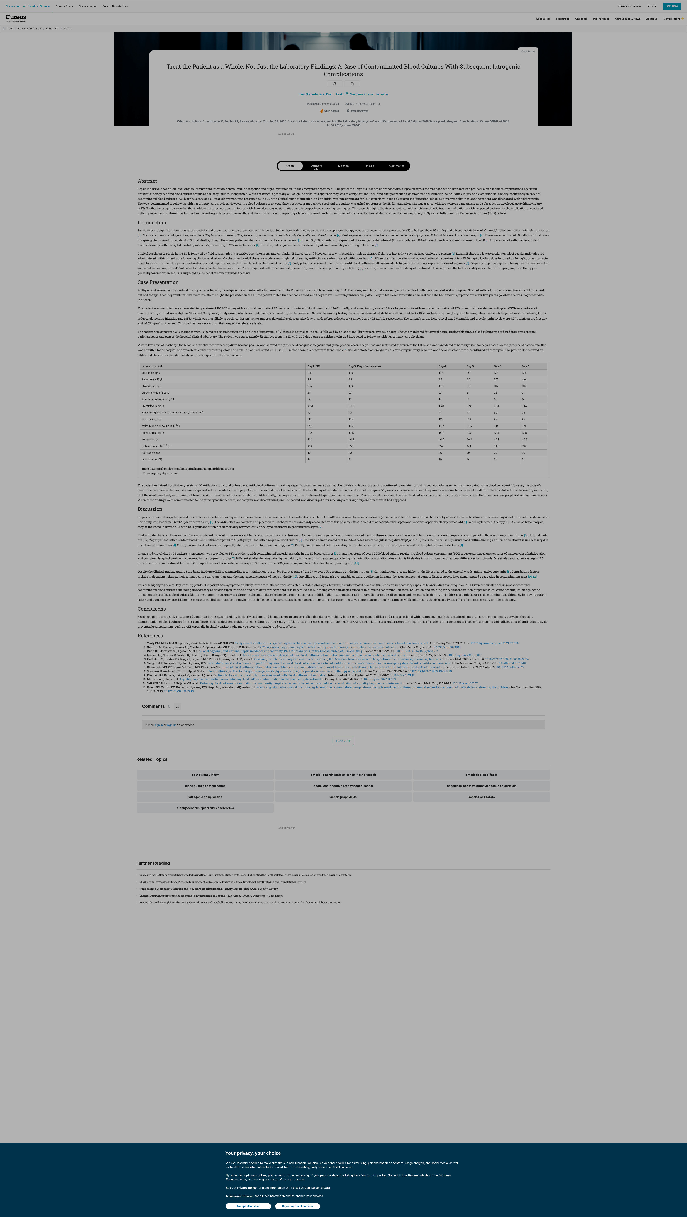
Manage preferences (240, 1195)
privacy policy (247, 1187)
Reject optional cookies (297, 1206)
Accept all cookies (248, 1206)
